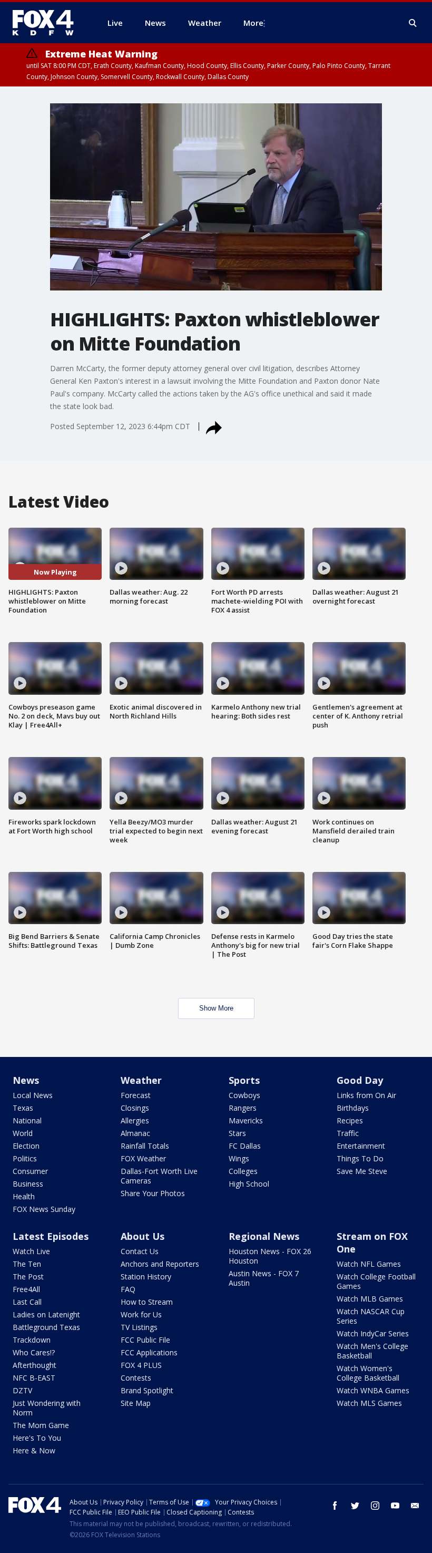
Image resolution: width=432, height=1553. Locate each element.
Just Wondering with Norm (47, 1408)
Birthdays (353, 1108)
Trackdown (32, 1340)
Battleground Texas (46, 1327)
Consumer (30, 1171)
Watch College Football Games (376, 1281)
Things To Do (360, 1158)
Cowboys (244, 1095)
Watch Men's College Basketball (372, 1351)
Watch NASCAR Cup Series (371, 1316)
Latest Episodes (51, 1236)
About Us (142, 1236)
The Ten (27, 1264)
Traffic (348, 1133)
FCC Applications (149, 1352)
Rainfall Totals (145, 1146)
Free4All (26, 1289)
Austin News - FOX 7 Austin (264, 1278)
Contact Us (140, 1251)
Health (24, 1196)
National (27, 1120)
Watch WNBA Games (373, 1390)
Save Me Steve (362, 1171)
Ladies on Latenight (46, 1314)
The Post (28, 1276)
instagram (375, 1505)
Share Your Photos (153, 1193)
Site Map (136, 1403)
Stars (237, 1133)
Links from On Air (366, 1095)
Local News (33, 1095)
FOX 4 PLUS (141, 1365)
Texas (23, 1108)
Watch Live (31, 1251)
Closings (135, 1108)
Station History (146, 1276)
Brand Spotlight (147, 1390)
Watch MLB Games (370, 1299)
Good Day (360, 1080)
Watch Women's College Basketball (368, 1373)
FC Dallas (245, 1146)
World (23, 1133)
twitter (355, 1505)
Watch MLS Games (369, 1403)
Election (26, 1146)
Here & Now (34, 1450)
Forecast (136, 1095)
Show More (216, 1008)
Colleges (243, 1171)
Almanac (135, 1133)
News (26, 1080)
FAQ (128, 1289)
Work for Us (141, 1314)
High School (249, 1184)
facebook (335, 1505)
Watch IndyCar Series (373, 1333)
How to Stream (147, 1302)
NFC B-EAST (34, 1378)
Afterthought (34, 1365)
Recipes (350, 1120)
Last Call (27, 1302)
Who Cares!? (34, 1352)
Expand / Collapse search (413, 23)
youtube (395, 1505)
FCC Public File (145, 1340)
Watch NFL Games (369, 1264)
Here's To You (37, 1438)
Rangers (243, 1108)
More (253, 22)
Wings (239, 1158)
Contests (136, 1378)
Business (28, 1184)
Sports (244, 1080)
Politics (25, 1158)
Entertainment (361, 1146)
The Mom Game (41, 1425)
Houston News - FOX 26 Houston (270, 1256)
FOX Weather (143, 1158)
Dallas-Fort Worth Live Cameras (159, 1176)
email (415, 1505)
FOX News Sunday (44, 1209)
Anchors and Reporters (160, 1264)
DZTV (22, 1390)
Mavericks (246, 1120)
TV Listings (139, 1327)
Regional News (264, 1236)
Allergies (135, 1120)
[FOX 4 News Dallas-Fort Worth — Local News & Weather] (47, 22)
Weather (141, 1080)
